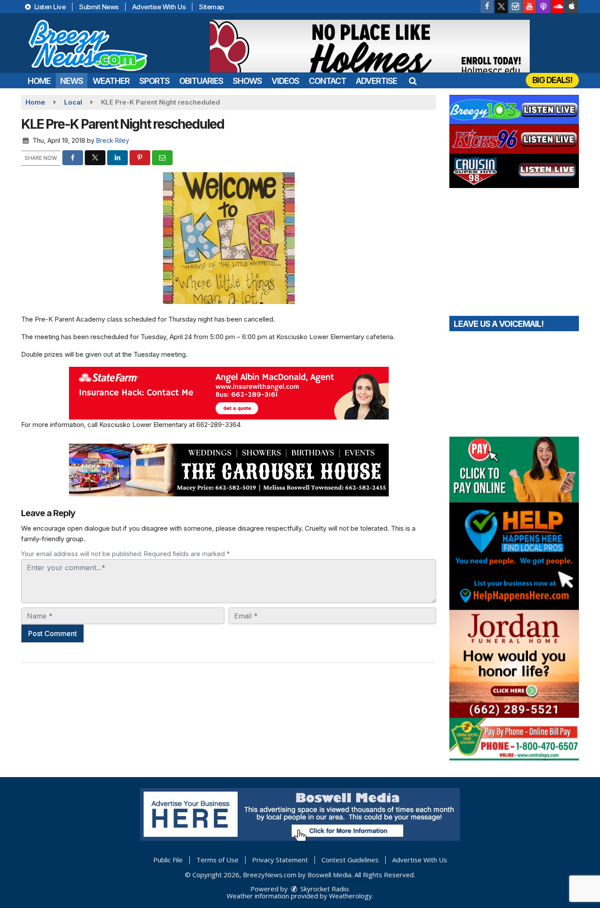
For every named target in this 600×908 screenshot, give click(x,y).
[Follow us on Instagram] (515, 6)
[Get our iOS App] (571, 6)
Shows (247, 81)
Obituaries (201, 81)
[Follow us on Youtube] (529, 6)
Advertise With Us (159, 7)
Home (39, 81)
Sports (154, 81)
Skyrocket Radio (324, 888)
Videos (285, 81)
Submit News (99, 7)
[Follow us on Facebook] (487, 6)
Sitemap (211, 7)
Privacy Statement (280, 859)
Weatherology (350, 895)
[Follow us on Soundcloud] (557, 6)
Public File (168, 859)
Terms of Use (217, 859)
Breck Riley (112, 140)
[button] (413, 81)
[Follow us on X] (501, 6)
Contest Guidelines (350, 859)
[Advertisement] (370, 46)
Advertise (376, 81)
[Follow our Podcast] (543, 6)
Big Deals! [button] (552, 80)
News (71, 81)
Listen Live (49, 7)
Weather (111, 81)
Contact (327, 81)
